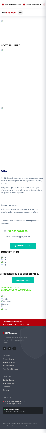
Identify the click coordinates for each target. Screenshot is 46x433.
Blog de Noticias (8, 383)
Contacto (6, 390)
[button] (23, 267)
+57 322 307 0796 (23, 324)
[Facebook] (4, 348)
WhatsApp (8, 324)
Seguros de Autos (9, 362)
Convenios (6, 387)
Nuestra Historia (8, 380)
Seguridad (23, 426)
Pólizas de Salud (8, 366)
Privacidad (6, 426)
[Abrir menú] (20, 12)
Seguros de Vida (8, 359)
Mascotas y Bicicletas (10, 369)
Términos (15, 426)
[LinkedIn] (14, 348)
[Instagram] (9, 348)
